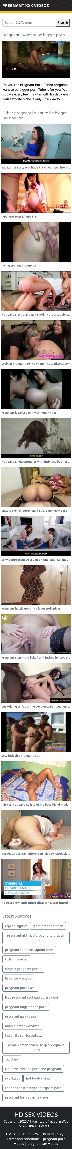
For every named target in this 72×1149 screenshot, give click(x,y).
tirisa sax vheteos (18, 978)
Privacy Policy (53, 1134)
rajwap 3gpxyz (16, 926)
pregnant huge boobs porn (25, 1007)
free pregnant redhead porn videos (32, 997)
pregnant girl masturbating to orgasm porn (36, 937)
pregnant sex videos (42, 1143)
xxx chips (12, 1059)
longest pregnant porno (23, 969)
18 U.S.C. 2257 (29, 1134)
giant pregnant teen (48, 926)
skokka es (12, 1078)
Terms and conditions (23, 1139)
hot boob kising (38, 1078)
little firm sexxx (16, 959)
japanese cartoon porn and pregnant (33, 1069)
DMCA (10, 1134)
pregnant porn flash (20, 988)
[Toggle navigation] (64, 6)
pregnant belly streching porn (27, 1097)
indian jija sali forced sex (23, 1035)
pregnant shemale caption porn (29, 950)
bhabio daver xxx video (22, 1026)
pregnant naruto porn (22, 1016)
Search (63, 22)
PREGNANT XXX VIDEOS (25, 5)
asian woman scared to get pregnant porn (36, 1047)
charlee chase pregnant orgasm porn (33, 1088)
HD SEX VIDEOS (36, 1114)
